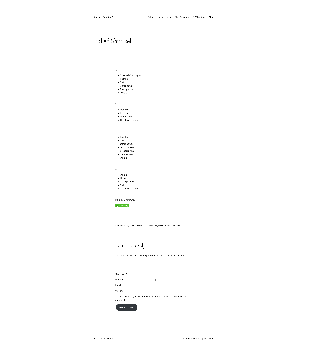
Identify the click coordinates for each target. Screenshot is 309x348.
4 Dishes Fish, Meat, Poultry (157, 225)
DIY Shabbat (199, 17)
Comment (121, 274)
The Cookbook (182, 17)
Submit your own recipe (160, 17)
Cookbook (176, 225)
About (212, 17)
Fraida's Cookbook (103, 17)
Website (119, 291)
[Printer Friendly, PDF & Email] (122, 206)
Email (118, 285)
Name (119, 279)
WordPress (209, 338)
